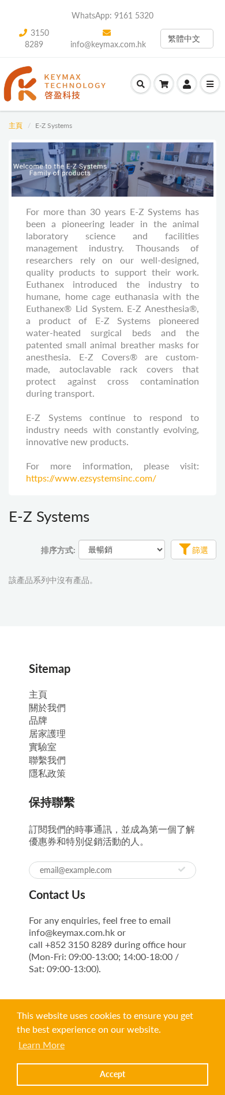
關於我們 (47, 707)
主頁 (15, 125)
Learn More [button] (41, 1044)
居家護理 (47, 733)
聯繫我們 (47, 759)
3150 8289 (37, 38)
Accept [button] (112, 1074)
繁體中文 (184, 38)
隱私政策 (47, 772)
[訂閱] (182, 869)
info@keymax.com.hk (108, 44)
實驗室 (43, 746)
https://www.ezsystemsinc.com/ (91, 477)
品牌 (38, 719)
